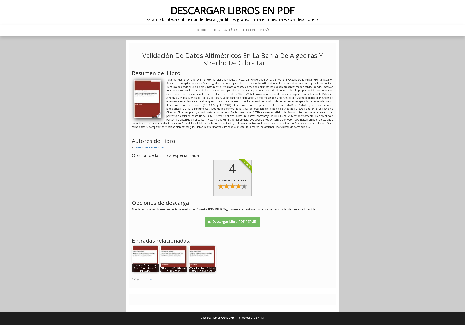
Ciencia (149, 279)
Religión (249, 30)
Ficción (201, 30)
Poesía (264, 30)
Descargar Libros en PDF (233, 10)
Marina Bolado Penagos (150, 147)
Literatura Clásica (224, 30)
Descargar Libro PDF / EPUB (234, 221)
